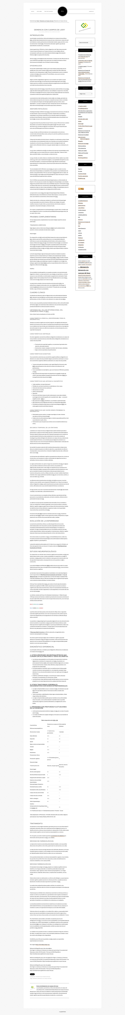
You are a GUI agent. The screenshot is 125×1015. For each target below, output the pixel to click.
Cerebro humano (82, 210)
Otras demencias (82, 148)
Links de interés (81, 137)
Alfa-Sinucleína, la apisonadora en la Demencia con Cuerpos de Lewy (85, 112)
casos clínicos (81, 207)
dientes (83, 277)
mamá (91, 278)
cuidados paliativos (82, 214)
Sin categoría (81, 242)
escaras (90, 277)
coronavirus (81, 212)
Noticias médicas (82, 146)
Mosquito (80, 141)
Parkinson (80, 237)
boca (86, 260)
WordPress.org (81, 178)
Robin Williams (84, 282)
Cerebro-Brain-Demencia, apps (85, 126)
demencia (35, 978)
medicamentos (80, 280)
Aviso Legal (80, 123)
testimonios (81, 247)
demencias (88, 275)
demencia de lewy (82, 275)
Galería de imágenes (84, 138)
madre (79, 230)
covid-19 (87, 262)
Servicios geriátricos (83, 157)
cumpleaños (84, 264)
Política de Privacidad (83, 153)
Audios (79, 121)
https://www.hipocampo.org (42, 944)
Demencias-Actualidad (83, 134)
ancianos (84, 260)
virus (90, 285)
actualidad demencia (83, 200)
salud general (81, 240)
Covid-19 (80, 128)
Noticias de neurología (83, 143)
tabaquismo (81, 244)
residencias (80, 282)
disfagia (85, 277)
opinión (80, 235)
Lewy (81, 278)
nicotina (84, 280)
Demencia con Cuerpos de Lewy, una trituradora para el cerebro (84, 79)
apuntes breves (81, 205)
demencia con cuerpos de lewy (44, 978)
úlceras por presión (81, 287)
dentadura (80, 277)
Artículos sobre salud (83, 119)
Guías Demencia (82, 228)
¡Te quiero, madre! (82, 66)
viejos (87, 285)
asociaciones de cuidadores (57, 835)
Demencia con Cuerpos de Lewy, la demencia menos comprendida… (84, 72)
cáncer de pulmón (89, 264)
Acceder (80, 171)
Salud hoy (80, 155)
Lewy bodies (85, 278)
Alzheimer (80, 203)
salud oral (89, 282)
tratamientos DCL (82, 249)
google (79, 278)
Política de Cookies (82, 150)
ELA (79, 226)
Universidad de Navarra (82, 285)
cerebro (89, 260)
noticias (80, 233)
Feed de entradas (82, 173)
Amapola (80, 116)
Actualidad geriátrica (83, 108)
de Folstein (51, 574)
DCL (62, 11)
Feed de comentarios (83, 176)
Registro (80, 169)
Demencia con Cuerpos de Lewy (43, 976)
